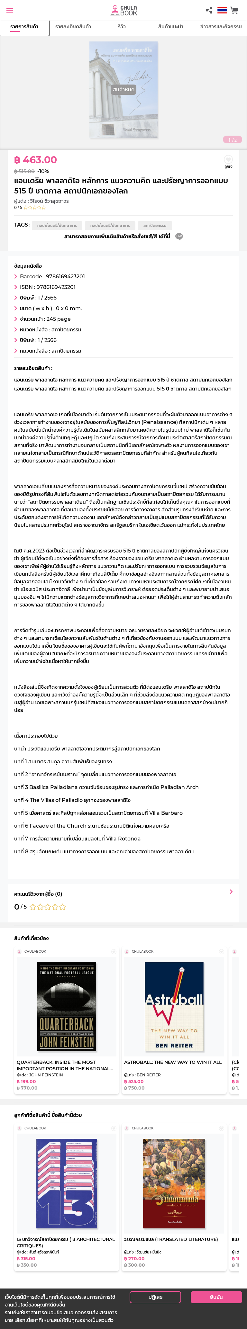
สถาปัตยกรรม (155, 225)
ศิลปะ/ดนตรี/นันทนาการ (57, 225)
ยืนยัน (216, 1297)
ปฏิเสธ (155, 1297)
